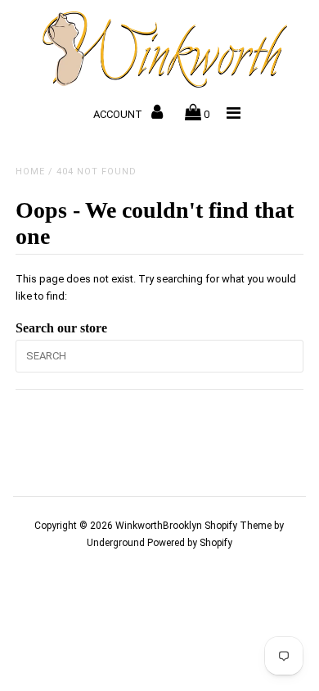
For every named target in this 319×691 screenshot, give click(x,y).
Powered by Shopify (189, 543)
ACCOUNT (119, 114)
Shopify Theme (238, 525)
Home (30, 171)
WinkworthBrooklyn (158, 525)
